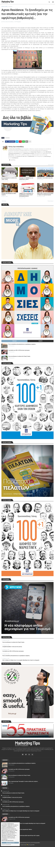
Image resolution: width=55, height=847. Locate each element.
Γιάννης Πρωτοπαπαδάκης (16, 146)
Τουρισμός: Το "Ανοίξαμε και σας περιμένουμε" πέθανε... (26, 178)
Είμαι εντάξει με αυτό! (10, 842)
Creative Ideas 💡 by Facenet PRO (27, 844)
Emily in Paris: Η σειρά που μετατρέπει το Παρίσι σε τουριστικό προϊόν (45, 194)
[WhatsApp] (23, 141)
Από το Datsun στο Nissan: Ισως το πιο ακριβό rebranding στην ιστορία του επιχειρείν (20, 660)
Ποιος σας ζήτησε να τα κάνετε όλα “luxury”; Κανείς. (9, 178)
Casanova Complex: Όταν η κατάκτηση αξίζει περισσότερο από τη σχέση (23, 835)
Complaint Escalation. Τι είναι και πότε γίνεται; (12, 646)
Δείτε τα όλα (51, 164)
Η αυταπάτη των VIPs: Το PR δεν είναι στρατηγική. (19, 350)
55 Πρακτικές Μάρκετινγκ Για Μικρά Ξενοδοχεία (15, 733)
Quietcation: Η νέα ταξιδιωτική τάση (45, 177)
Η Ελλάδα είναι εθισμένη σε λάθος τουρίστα (8, 194)
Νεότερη (4, 201)
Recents (40, 341)
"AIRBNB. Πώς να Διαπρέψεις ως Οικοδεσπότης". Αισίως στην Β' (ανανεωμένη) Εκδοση (26, 195)
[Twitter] (17, 141)
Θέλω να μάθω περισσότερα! (7, 840)
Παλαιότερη (50, 201)
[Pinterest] (20, 141)
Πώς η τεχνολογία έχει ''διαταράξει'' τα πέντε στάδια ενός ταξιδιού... (23, 781)
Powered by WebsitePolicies (6, 844)
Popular (14, 341)
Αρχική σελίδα (4, 6)
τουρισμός (10, 6)
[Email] (26, 141)
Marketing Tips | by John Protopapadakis (31, 842)
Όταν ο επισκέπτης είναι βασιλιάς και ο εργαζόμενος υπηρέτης (22, 344)
